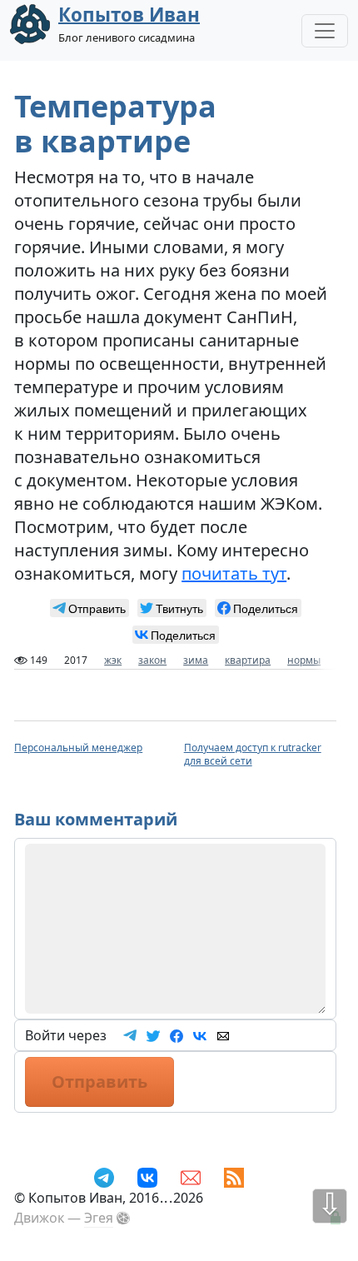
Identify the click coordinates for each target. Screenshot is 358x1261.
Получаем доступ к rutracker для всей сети (252, 754)
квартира (248, 660)
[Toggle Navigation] (324, 30)
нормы (304, 660)
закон (152, 660)
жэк (113, 660)
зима (195, 660)
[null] (89, 608)
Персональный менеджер (78, 747)
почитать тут (233, 573)
